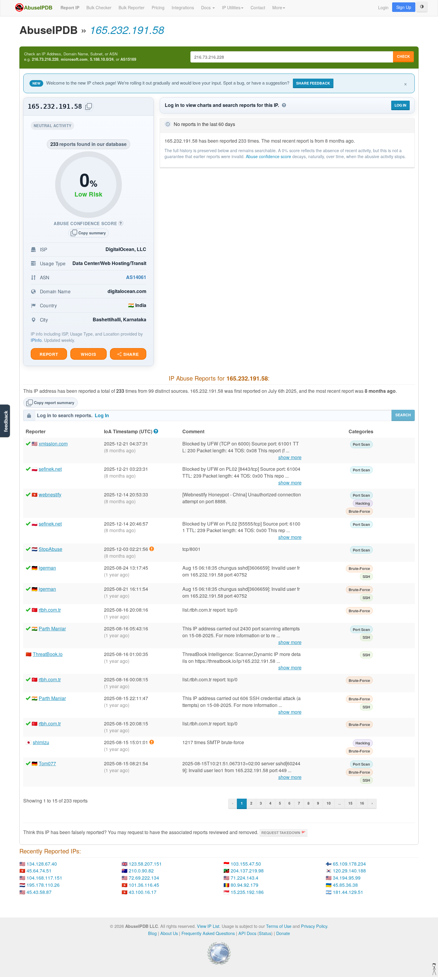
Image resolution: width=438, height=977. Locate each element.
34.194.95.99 (347, 877)
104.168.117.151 (44, 877)
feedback (6, 421)
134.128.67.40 (42, 863)
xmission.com (53, 443)
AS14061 (136, 277)
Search (403, 414)
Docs (206, 7)
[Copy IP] (88, 107)
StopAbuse (50, 549)
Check (403, 56)
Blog (152, 933)
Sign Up (403, 7)
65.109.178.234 (349, 863)
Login (383, 7)
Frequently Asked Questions (208, 933)
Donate (283, 933)
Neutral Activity (54, 126)
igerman (47, 567)
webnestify (50, 494)
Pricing (158, 7)
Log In (400, 105)
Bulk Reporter (132, 7)
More (277, 7)
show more (290, 457)
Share (130, 354)
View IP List (208, 926)
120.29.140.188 (349, 870)
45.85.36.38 (345, 884)
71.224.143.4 (244, 877)
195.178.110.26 (43, 884)
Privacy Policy (314, 926)
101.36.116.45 (144, 884)
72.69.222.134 (144, 877)
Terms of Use (278, 926)
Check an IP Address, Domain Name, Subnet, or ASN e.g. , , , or (80, 56)
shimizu (41, 742)
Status (265, 933)
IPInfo (36, 340)
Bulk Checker (98, 7)
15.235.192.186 (247, 892)
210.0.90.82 (141, 870)
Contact (258, 7)
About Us (169, 933)
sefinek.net (50, 468)
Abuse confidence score (268, 156)
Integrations (183, 7)
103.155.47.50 (246, 863)
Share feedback (313, 83)
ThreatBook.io (48, 654)
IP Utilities (231, 7)
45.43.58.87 (39, 892)
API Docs (247, 933)
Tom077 (47, 763)
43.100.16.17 (142, 892)
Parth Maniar (52, 628)
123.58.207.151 (145, 863)
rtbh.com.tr (50, 609)
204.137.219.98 (247, 870)
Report (49, 354)
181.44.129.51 (348, 892)
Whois (88, 354)
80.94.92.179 (244, 884)
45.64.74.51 (39, 870)
